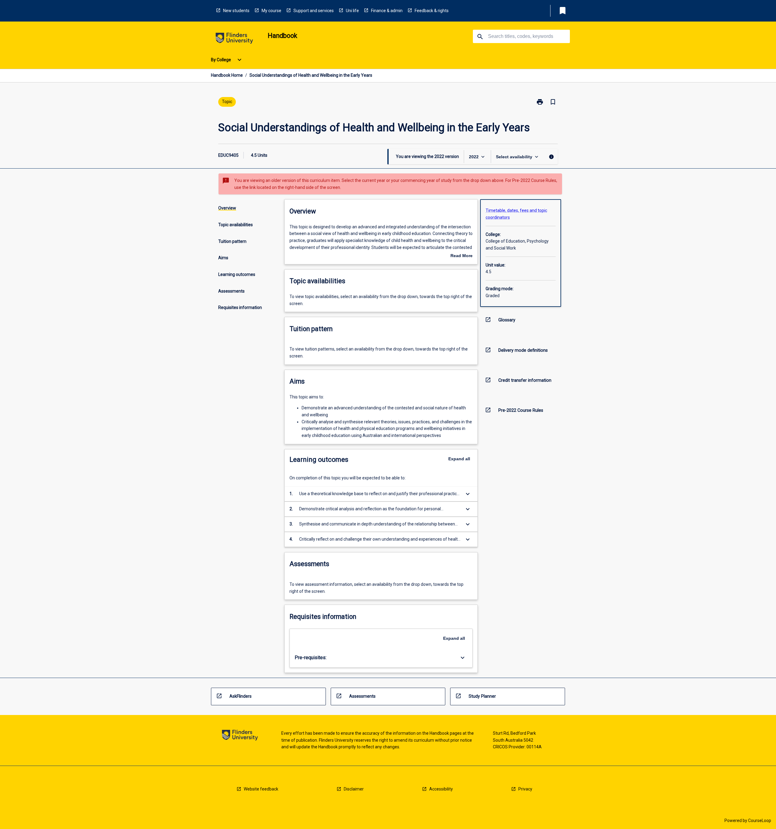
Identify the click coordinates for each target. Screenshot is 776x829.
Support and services (313, 10)
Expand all (459, 458)
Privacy (525, 789)
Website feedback (261, 789)
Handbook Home (227, 75)
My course (271, 10)
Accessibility (441, 789)
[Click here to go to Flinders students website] (234, 39)
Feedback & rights (432, 10)
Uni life (352, 10)
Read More (461, 256)
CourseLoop (759, 820)
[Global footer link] (240, 736)
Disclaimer (354, 789)
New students (236, 10)
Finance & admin (387, 10)
